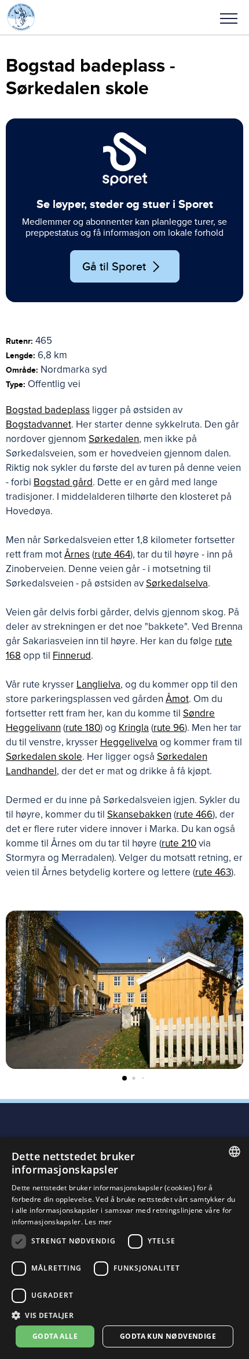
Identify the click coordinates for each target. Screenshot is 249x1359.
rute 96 (169, 728)
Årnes (77, 554)
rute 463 (213, 872)
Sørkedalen (114, 439)
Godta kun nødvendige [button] (168, 1336)
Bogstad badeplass (48, 410)
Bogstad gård (63, 482)
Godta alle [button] (55, 1336)
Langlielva (98, 684)
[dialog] (124, 1248)
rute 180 (82, 728)
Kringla (134, 728)
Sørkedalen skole (44, 757)
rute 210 (179, 843)
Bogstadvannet (38, 424)
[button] (228, 17)
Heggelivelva (129, 742)
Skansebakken (139, 814)
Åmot (177, 699)
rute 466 (194, 814)
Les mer (98, 1222)
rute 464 (112, 554)
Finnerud (72, 655)
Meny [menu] (228, 17)
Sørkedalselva (177, 583)
